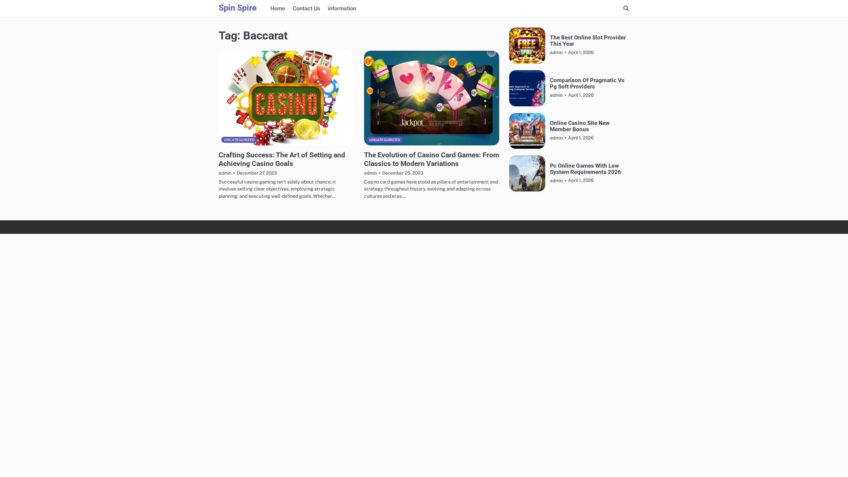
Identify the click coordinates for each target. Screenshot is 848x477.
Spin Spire (238, 8)
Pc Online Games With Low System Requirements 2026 (585, 169)
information (342, 8)
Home (277, 8)
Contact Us (306, 8)
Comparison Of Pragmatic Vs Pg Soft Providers (587, 83)
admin (225, 173)
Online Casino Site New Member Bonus (580, 126)
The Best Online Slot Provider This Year (588, 40)
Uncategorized (239, 140)
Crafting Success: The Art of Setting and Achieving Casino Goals (282, 159)
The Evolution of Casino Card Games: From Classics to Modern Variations (431, 159)
